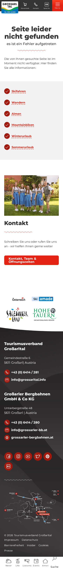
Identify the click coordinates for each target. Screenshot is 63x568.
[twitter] (38, 456)
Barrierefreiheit (14, 545)
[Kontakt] (31, 195)
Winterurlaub (21, 136)
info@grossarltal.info (28, 380)
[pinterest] (47, 456)
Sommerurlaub (23, 147)
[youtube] (28, 456)
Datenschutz (30, 539)
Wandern (18, 102)
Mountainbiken (23, 125)
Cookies (43, 545)
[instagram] (18, 456)
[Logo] (9, 7)
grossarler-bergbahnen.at (32, 437)
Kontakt (16, 223)
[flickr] (8, 466)
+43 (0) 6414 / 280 (25, 422)
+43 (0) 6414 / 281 (25, 372)
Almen (16, 113)
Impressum (11, 539)
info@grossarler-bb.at (29, 430)
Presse (8, 550)
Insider (31, 545)
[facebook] (8, 456)
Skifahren (19, 91)
